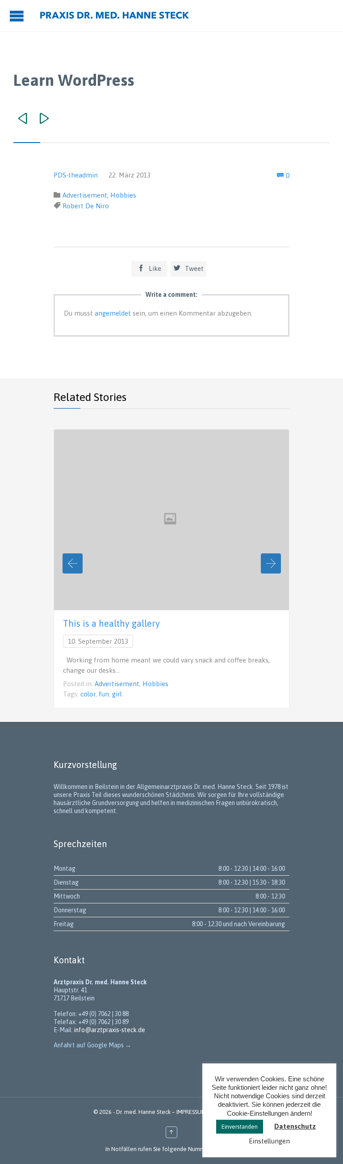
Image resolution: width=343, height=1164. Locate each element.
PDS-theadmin (76, 175)
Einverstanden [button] (240, 1126)
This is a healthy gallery (111, 623)
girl (117, 694)
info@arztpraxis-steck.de (109, 1029)
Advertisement (85, 195)
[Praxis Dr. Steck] (114, 15)
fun (104, 694)
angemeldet (113, 313)
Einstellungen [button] (269, 1141)
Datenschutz (295, 1126)
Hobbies (123, 195)
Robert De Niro (86, 206)
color (88, 694)
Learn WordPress (73, 80)
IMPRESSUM (191, 1112)
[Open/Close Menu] (18, 16)
